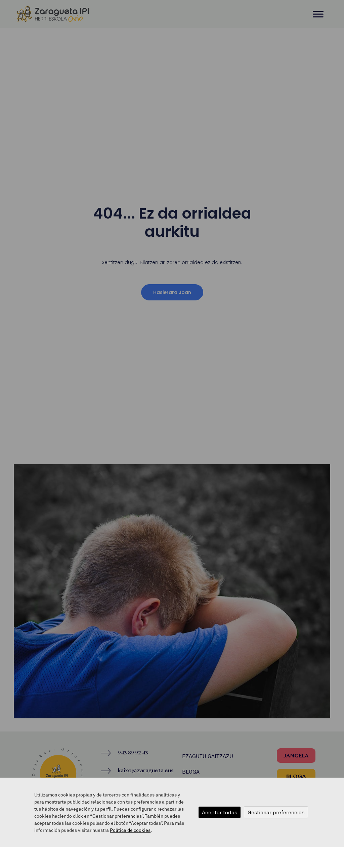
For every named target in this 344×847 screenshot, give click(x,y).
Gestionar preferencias (276, 812)
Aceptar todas (219, 812)
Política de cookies (130, 830)
